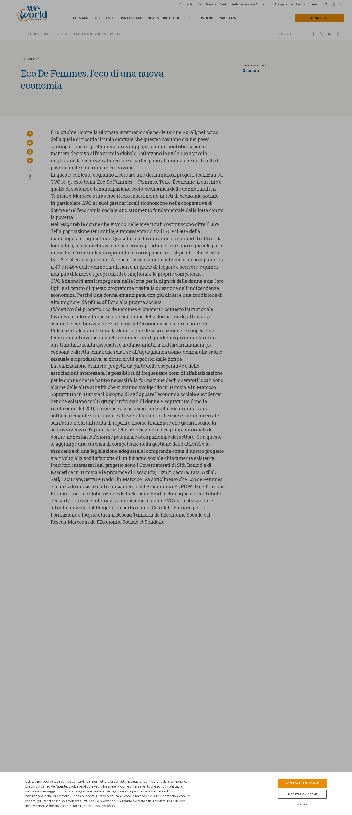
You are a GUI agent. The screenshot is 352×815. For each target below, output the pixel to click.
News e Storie (43, 33)
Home (28, 33)
